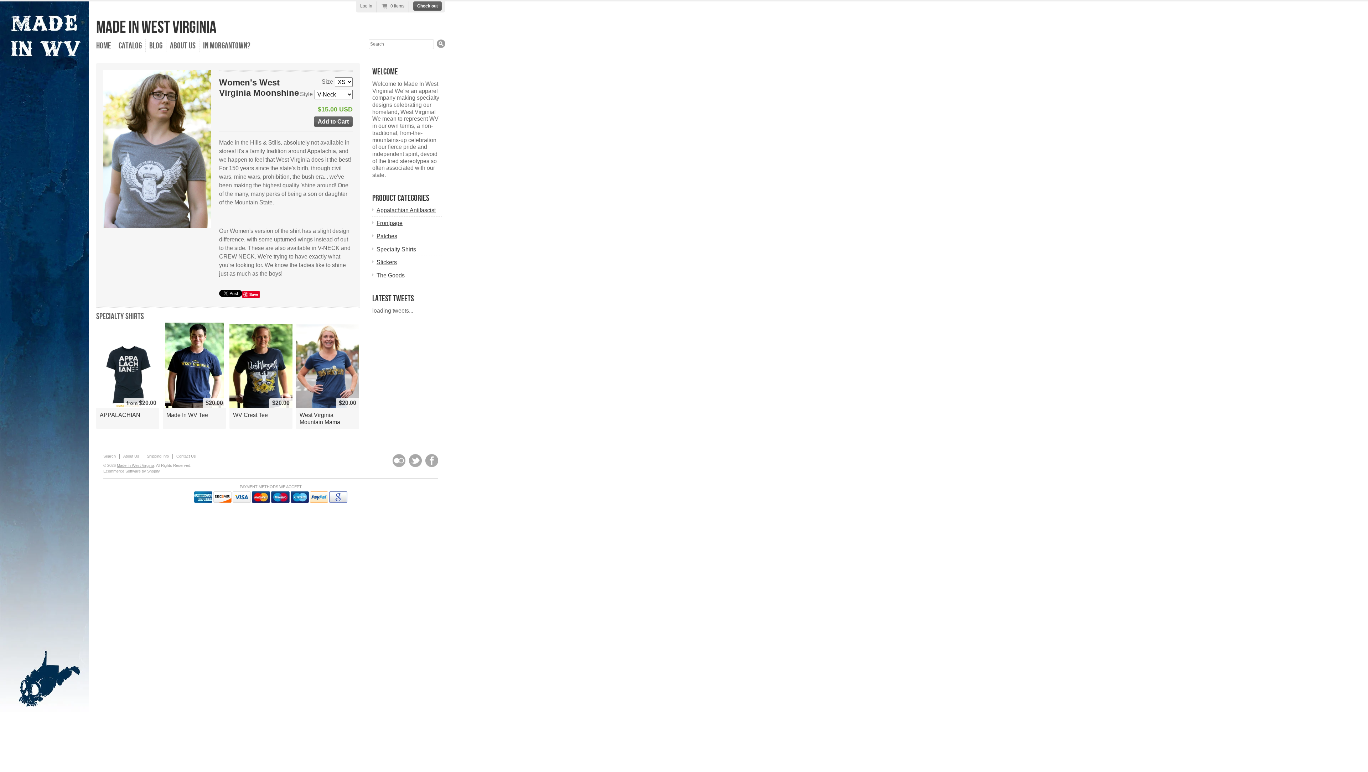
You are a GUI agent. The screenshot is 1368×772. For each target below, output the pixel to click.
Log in (366, 6)
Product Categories (400, 198)
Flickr (399, 460)
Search (109, 456)
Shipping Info (158, 456)
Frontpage (390, 223)
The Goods (391, 275)
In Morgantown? (226, 46)
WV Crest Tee (250, 415)
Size (327, 82)
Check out (427, 6)
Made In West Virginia (156, 27)
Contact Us (186, 456)
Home (103, 46)
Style (306, 94)
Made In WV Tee (187, 415)
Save (253, 294)
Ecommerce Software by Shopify (131, 471)
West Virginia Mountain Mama (320, 418)
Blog (155, 46)
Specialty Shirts (120, 316)
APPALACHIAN (120, 415)
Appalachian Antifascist (406, 210)
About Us (183, 46)
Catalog (130, 46)
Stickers (387, 262)
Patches (387, 236)
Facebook (431, 460)
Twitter (415, 460)
